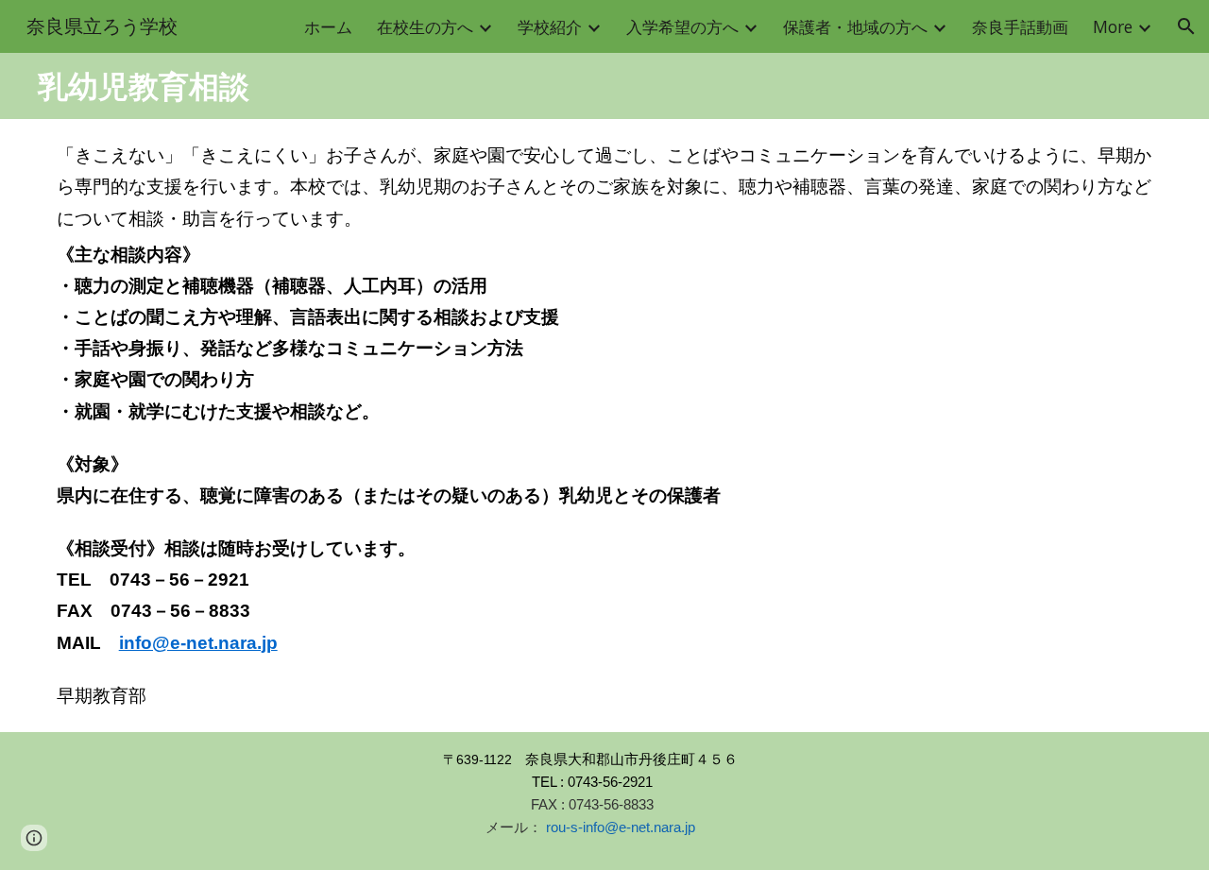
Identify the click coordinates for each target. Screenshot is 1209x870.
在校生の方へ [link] (425, 26)
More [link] (1112, 26)
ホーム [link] (328, 26)
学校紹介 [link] (550, 26)
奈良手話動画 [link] (1020, 26)
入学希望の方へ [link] (682, 26)
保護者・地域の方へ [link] (855, 26)
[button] (1186, 26)
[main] (605, 85)
